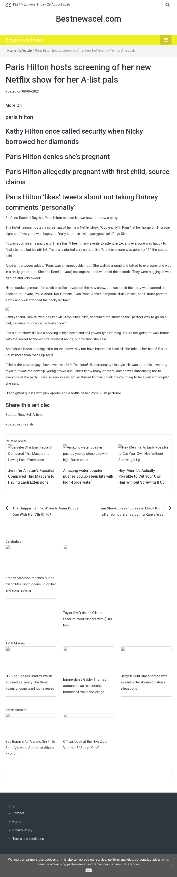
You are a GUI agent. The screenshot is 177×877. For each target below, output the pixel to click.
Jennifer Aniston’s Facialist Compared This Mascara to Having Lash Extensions (31, 476)
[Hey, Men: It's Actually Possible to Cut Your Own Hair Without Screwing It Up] (143, 453)
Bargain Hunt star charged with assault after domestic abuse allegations (144, 682)
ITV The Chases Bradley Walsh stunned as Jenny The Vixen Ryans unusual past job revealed (30, 682)
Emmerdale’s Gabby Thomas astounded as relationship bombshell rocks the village (84, 685)
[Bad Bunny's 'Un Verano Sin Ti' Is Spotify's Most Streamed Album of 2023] (31, 726)
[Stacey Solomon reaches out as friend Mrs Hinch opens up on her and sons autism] (31, 560)
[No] (171, 865)
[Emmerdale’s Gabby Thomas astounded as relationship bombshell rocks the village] (88, 661)
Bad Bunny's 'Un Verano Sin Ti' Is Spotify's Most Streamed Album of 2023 (30, 747)
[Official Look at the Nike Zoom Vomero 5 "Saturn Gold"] (88, 726)
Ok (88, 871)
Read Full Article (30, 415)
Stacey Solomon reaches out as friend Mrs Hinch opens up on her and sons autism (31, 584)
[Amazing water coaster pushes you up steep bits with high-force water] (88, 453)
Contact (18, 813)
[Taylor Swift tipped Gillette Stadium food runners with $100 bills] (88, 577)
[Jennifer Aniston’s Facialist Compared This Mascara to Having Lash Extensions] (33, 453)
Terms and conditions (28, 839)
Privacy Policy (22, 830)
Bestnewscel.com (88, 19)
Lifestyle (25, 50)
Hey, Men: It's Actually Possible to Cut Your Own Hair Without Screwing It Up (141, 476)
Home (11, 50)
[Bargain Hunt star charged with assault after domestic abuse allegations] (146, 660)
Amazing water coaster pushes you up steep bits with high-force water (88, 476)
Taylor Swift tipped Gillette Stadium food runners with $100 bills (87, 619)
